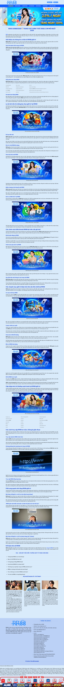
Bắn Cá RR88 (17, 5)
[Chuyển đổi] (7, 557)
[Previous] (2, 16)
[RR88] (12, 2)
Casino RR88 (24, 5)
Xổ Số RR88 (45, 5)
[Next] (61, 16)
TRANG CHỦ (10, 5)
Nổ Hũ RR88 (38, 5)
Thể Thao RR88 (53, 5)
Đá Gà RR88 (31, 5)
